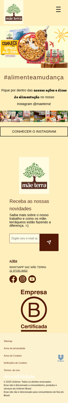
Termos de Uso (12, 370)
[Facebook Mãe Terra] (13, 281)
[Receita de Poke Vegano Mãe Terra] (17, 121)
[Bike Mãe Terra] (39, 121)
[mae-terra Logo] (13, 23)
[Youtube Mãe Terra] (32, 281)
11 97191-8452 (18, 270)
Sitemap (8, 341)
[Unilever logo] (61, 360)
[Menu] (60, 9)
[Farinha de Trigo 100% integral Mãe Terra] (5, 121)
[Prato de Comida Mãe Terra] (28, 121)
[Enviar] (49, 242)
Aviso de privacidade (14, 348)
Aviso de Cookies (13, 355)
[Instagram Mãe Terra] (22, 281)
